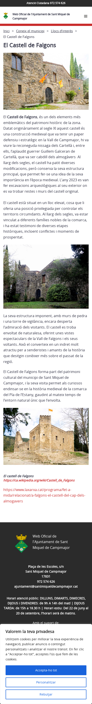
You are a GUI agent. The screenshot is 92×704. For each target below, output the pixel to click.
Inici (6, 31)
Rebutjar (46, 694)
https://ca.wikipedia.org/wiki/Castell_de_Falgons (39, 480)
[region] (46, 664)
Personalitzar (46, 682)
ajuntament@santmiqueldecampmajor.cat (46, 586)
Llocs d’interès (62, 31)
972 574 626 (46, 581)
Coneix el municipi (30, 31)
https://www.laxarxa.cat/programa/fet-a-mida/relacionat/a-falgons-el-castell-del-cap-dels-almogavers (44, 495)
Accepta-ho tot (46, 670)
